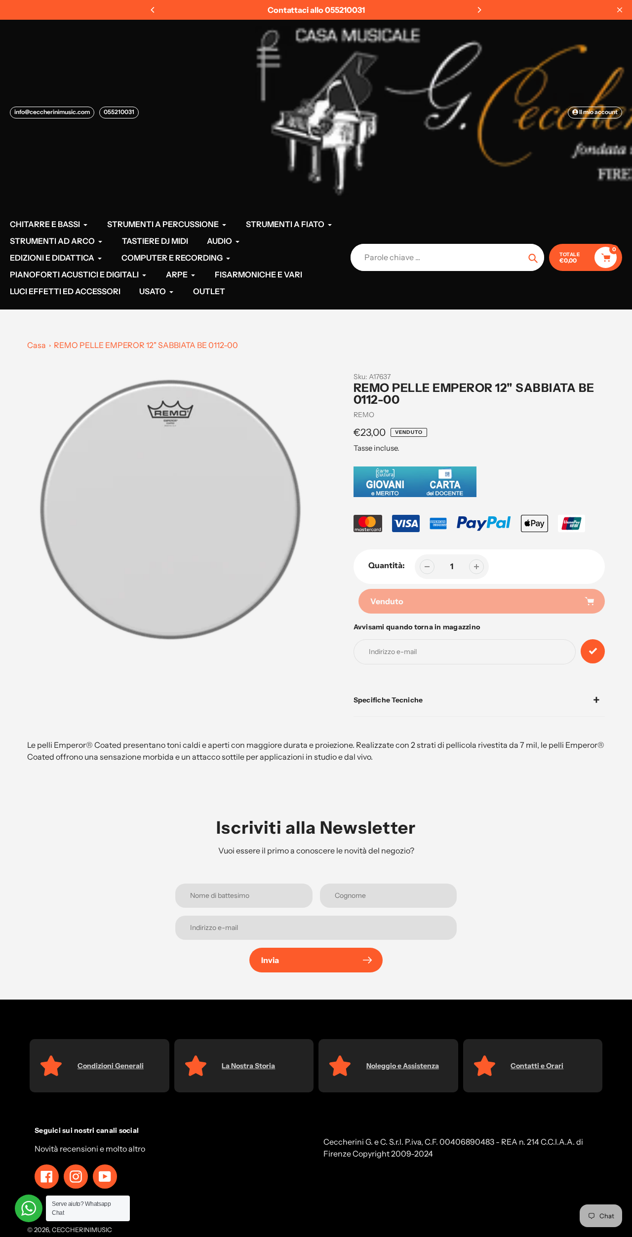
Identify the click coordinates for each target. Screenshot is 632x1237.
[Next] (479, 10)
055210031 (119, 112)
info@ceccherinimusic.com (52, 112)
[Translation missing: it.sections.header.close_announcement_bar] (620, 10)
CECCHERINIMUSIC (82, 1230)
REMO (364, 414)
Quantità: (386, 565)
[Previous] (153, 10)
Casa (36, 345)
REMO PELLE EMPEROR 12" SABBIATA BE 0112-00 (146, 345)
